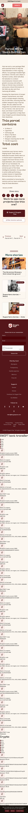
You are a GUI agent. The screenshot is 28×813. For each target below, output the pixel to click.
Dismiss (12, 810)
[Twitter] (4, 406)
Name (4, 335)
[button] (3, 195)
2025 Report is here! (14, 1)
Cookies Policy (20, 810)
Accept (7, 810)
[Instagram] (9, 406)
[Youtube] (14, 411)
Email (3, 340)
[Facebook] (14, 406)
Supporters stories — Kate (14, 317)
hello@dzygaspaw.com (14, 414)
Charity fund (14, 361)
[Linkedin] (18, 406)
